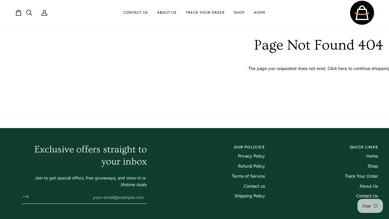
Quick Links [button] (364, 147)
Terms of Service (248, 176)
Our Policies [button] (249, 147)
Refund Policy (251, 166)
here (342, 68)
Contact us (254, 186)
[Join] (27, 196)
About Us (369, 186)
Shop (373, 166)
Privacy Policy (251, 156)
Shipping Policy (250, 196)
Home (372, 156)
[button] (239, 12)
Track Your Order (361, 176)
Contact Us (367, 196)
